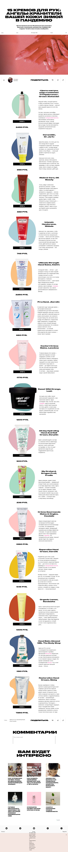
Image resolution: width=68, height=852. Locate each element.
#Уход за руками (13, 721)
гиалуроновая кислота (51, 565)
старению (46, 535)
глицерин (55, 286)
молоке (50, 662)
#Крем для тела (13, 719)
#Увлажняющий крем (21, 719)
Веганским (48, 653)
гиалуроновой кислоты (51, 117)
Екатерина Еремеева (16, 80)
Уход (2, 32)
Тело (17, 32)
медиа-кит (65, 831)
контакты (3, 831)
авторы (33, 831)
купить (22, 121)
